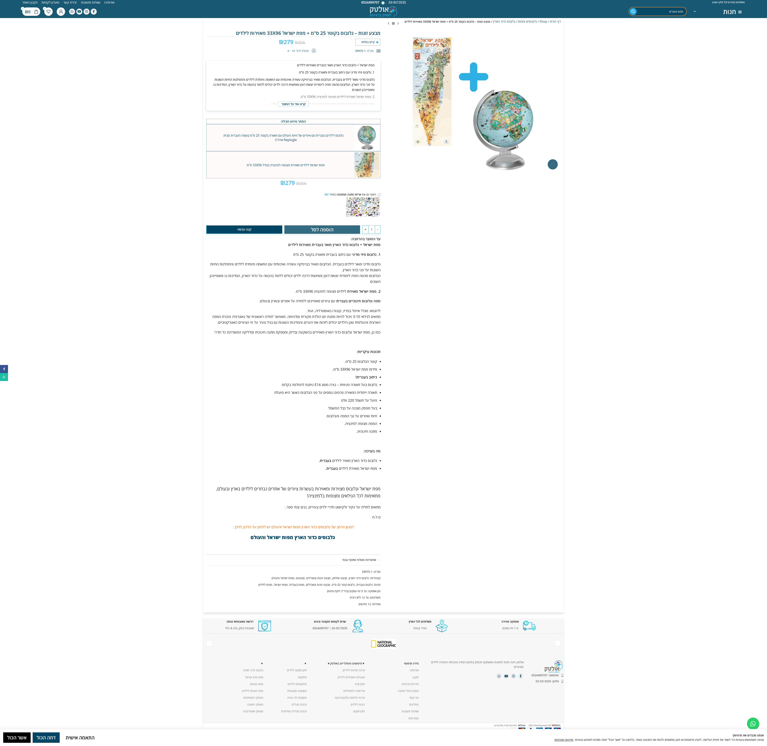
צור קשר (414, 698)
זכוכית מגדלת (299, 704)
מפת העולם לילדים (252, 691)
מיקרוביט (360, 684)
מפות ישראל (281, 585)
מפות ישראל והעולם (283, 578)
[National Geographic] (383, 644)
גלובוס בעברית (364, 585)
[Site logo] (383, 11)
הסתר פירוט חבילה (293, 121)
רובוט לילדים (358, 704)
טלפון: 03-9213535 (547, 681)
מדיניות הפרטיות (564, 740)
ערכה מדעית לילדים (354, 670)
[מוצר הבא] (388, 23)
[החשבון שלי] (61, 12)
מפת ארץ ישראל (254, 677)
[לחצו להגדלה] (553, 164)
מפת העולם (256, 684)
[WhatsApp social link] (72, 12)
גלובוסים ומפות (527, 21)
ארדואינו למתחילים (354, 691)
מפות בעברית (296, 585)
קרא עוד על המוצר (293, 104)
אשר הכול (17, 737)
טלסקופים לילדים (297, 684)
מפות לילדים (265, 585)
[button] (366, 137)
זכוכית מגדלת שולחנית (294, 711)
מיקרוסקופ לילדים (297, 670)
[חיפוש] (633, 11)
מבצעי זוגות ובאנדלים (318, 578)
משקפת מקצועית (297, 691)
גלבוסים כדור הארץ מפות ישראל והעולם (293, 537)
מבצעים (300, 578)
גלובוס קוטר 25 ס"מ (343, 585)
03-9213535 (339, 628)
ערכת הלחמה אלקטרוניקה (350, 698)
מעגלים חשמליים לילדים (351, 677)
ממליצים (414, 704)
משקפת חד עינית (297, 698)
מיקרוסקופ (359, 711)
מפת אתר (413, 718)
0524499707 (370, 2)
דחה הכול (46, 737)
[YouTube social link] (79, 12)
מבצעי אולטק (339, 578)
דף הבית (555, 21)
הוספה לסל (322, 229)
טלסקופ (302, 677)
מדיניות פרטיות (410, 684)
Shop (543, 21)
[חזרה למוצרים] (393, 23)
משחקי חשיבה (255, 704)
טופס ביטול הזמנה (408, 691)
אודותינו (414, 670)
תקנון (416, 677)
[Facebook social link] (94, 12)
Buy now (244, 229)
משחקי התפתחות (253, 698)
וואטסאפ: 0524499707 (545, 675)
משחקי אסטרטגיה (253, 711)
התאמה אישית (80, 737)
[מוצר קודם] (398, 23)
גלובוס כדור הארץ (504, 21)
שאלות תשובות (410, 711)
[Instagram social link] (87, 12)
